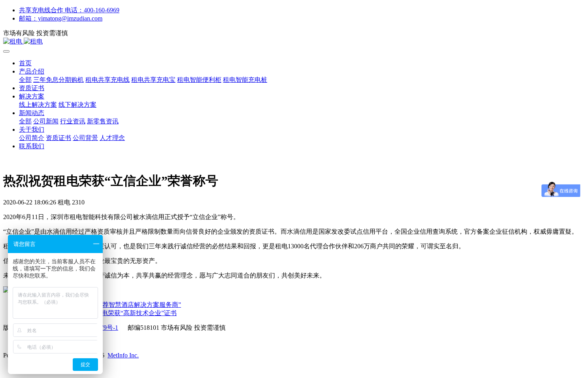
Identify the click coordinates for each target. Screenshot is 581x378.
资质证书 (31, 88)
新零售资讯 (103, 121)
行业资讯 (72, 121)
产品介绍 (31, 71)
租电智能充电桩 (245, 79)
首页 (25, 63)
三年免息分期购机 (58, 79)
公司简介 (31, 137)
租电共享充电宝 (153, 79)
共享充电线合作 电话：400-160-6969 (69, 10)
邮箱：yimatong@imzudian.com (60, 18)
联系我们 (31, 146)
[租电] (290, 42)
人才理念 (112, 137)
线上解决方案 (38, 104)
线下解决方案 (77, 104)
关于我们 (31, 129)
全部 (25, 79)
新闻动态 (31, 113)
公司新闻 (45, 121)
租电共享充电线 (107, 79)
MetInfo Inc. (123, 355)
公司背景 (85, 137)
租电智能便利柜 (199, 79)
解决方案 (31, 96)
